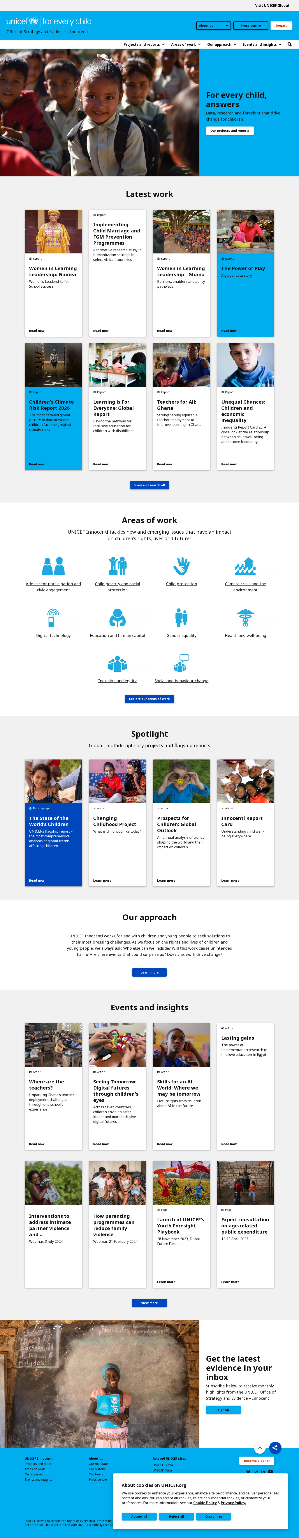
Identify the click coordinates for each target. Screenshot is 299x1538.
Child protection (181, 583)
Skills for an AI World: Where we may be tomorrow (179, 1087)
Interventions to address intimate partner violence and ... (50, 1225)
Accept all (139, 1516)
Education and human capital (117, 635)
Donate (281, 25)
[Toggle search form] (289, 44)
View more (149, 1303)
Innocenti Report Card (242, 821)
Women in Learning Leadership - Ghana (181, 271)
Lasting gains (237, 1038)
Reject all (176, 1516)
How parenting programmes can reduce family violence (114, 1225)
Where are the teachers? (46, 1084)
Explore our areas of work (149, 699)
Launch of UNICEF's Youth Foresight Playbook (180, 1225)
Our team (96, 1474)
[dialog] (200, 1501)
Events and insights (38, 1480)
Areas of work (35, 1469)
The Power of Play (243, 268)
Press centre (251, 25)
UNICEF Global (163, 1465)
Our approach (34, 1474)
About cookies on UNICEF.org (154, 1485)
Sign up (223, 1410)
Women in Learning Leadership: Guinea (53, 271)
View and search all (149, 485)
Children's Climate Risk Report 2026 (51, 405)
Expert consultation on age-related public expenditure (245, 1225)
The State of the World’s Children (49, 821)
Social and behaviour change (181, 680)
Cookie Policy (205, 1502)
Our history (97, 1469)
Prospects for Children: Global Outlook (176, 824)
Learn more (150, 972)
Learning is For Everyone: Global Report (113, 408)
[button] (275, 1448)
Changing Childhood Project (114, 821)
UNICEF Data (162, 1470)
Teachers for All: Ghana (176, 405)
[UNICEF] (49, 21)
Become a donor (257, 1461)
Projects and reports (39, 1464)
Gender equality (182, 635)
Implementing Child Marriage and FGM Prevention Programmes (116, 233)
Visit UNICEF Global (272, 5)
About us (96, 1459)
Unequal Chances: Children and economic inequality (243, 411)
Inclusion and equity (117, 680)
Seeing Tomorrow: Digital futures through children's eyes (115, 1090)
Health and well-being (245, 635)
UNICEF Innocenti (39, 1459)
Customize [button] (213, 1516)
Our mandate (98, 1464)
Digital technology (53, 635)
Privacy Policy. (233, 1502)
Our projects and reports (230, 130)
